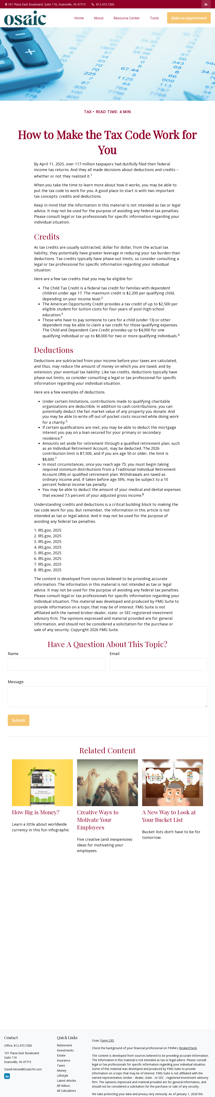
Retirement (64, 1045)
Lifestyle (62, 1075)
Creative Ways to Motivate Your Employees (97, 819)
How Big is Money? (35, 812)
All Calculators (66, 1091)
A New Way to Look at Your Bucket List (169, 815)
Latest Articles (66, 1081)
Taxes (61, 1065)
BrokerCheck (188, 1048)
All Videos (63, 1086)
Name (13, 653)
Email (114, 653)
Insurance (63, 1060)
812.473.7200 (105, 4)
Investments (65, 1050)
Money (61, 1070)
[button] (79, 17)
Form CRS (107, 1040)
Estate (61, 1055)
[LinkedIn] (206, 4)
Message (16, 681)
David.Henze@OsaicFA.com (23, 1069)
